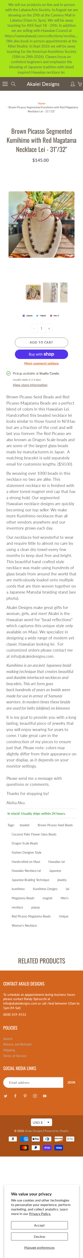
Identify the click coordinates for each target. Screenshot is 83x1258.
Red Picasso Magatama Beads (31, 916)
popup (35, 907)
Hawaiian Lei (56, 861)
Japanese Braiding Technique (30, 880)
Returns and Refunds (17, 1044)
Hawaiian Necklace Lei (26, 870)
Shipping (9, 1050)
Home (41, 103)
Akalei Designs (43, 84)
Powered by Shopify (56, 1131)
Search (7, 1039)
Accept (39, 1225)
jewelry (62, 880)
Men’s (65, 898)
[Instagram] (35, 1096)
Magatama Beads (23, 898)
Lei (67, 889)
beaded (24, 825)
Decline (39, 1236)
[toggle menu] (5, 84)
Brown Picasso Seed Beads (55, 825)
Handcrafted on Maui (26, 861)
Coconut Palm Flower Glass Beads (34, 834)
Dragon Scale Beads (25, 843)
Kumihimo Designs (45, 889)
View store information (30, 385)
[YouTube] (44, 1096)
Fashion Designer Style (26, 852)
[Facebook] (15, 1096)
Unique (63, 916)
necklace (17, 907)
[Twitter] (5, 1096)
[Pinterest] (25, 1096)
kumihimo (18, 889)
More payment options (41, 363)
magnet (47, 898)
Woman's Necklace (24, 925)
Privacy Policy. (40, 1214)
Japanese (55, 870)
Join (71, 1082)
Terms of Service (14, 1056)
